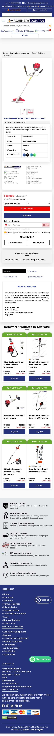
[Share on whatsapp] (34, 155)
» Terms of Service (11, 603)
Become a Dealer (41, 10)
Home (5, 53)
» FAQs (5, 616)
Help (21, 31)
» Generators (8, 644)
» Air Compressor (10, 648)
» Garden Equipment (12, 641)
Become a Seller (15, 10)
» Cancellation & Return (14, 613)
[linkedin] (16, 706)
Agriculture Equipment (20, 53)
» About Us (7, 600)
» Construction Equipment (15, 638)
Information (32, 271)
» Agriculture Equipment (14, 631)
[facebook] (3, 706)
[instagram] (7, 706)
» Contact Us (8, 623)
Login (25, 35)
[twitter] (12, 706)
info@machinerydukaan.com (36, 3)
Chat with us (43, 659)
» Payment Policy (10, 610)
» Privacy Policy (9, 607)
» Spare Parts (8, 654)
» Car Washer (8, 651)
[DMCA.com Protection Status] (9, 717)
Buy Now (14, 378)
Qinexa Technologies (32, 729)
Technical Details (10, 277)
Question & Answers (35, 277)
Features (7, 271)
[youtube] (20, 706)
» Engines (6, 635)
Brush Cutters (38, 53)
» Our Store (7, 597)
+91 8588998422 (14, 3)
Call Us (45, 599)
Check (46, 225)
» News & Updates (11, 620)
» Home (5, 594)
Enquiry (31, 31)
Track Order (9, 31)
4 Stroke (8, 56)
